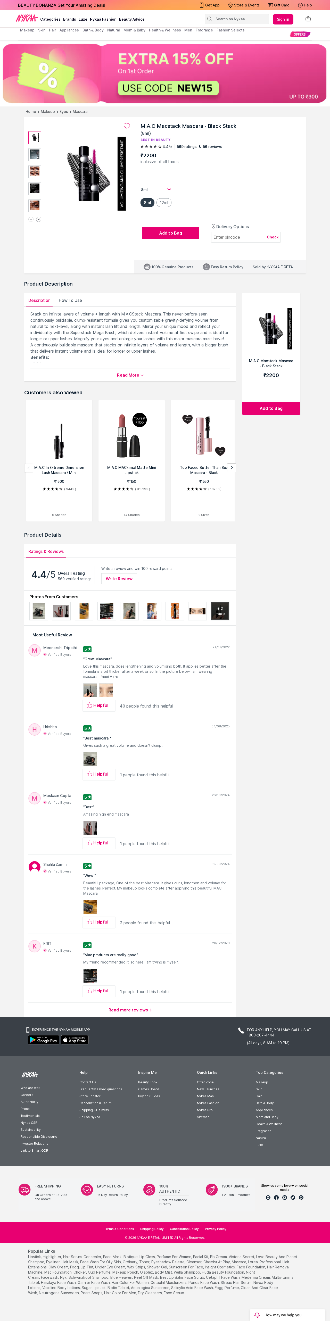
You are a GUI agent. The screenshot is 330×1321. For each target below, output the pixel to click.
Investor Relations (34, 1143)
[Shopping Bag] (308, 19)
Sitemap (203, 1117)
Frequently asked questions (100, 1089)
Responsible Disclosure (39, 1137)
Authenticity (29, 1102)
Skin (259, 1089)
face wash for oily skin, (101, 1262)
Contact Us (87, 1082)
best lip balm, (172, 1277)
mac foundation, (58, 1272)
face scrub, (195, 1277)
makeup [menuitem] (27, 30)
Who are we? (30, 1088)
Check (273, 237)
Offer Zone (205, 1082)
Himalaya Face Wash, (59, 1282)
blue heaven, (121, 1277)
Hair (259, 1096)
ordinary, (130, 1262)
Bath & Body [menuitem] (93, 30)
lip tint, (87, 1267)
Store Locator (90, 1096)
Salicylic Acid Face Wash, (192, 1287)
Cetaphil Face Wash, (223, 1277)
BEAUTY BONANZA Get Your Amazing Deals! (61, 5)
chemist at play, (217, 1262)
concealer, (93, 1256)
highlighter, (52, 1256)
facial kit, (201, 1256)
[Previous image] (31, 220)
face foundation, (251, 1267)
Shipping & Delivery (94, 1110)
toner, (144, 1262)
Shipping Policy (152, 1229)
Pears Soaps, (92, 1293)
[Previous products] (28, 468)
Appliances (264, 1110)
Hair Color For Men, (120, 1293)
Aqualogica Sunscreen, (150, 1287)
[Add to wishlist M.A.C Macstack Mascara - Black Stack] (127, 126)
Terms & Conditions (119, 1229)
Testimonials (30, 1116)
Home (31, 111)
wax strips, (136, 1267)
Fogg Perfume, (227, 1287)
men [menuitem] (188, 30)
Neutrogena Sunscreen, (59, 1293)
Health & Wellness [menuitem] (165, 30)
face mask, (112, 1256)
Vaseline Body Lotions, (61, 1287)
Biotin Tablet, (119, 1287)
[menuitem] (300, 34)
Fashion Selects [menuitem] (231, 30)
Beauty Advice (132, 19)
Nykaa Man (205, 1096)
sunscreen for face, (186, 1267)
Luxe (259, 1145)
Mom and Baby (267, 1117)
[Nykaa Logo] (27, 17)
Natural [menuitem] (113, 30)
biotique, (130, 1256)
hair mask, (70, 1262)
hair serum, (72, 1256)
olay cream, (58, 1267)
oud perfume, (99, 1272)
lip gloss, (147, 1256)
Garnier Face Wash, (94, 1282)
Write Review (119, 578)
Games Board (148, 1089)
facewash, (50, 1277)
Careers (27, 1095)
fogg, (75, 1267)
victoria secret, (242, 1256)
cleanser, (194, 1262)
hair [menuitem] (52, 30)
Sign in (283, 19)
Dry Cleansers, (150, 1293)
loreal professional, (265, 1262)
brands (69, 19)
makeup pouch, (125, 1272)
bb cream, (219, 1256)
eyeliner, (53, 1262)
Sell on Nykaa (89, 1117)
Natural (261, 1138)
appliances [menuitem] (69, 30)
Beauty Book (148, 1082)
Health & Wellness (269, 1124)
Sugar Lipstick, (94, 1287)
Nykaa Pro (205, 1110)
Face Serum (174, 1293)
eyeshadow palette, (168, 1262)
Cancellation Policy (184, 1229)
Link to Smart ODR (34, 1150)
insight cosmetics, (220, 1267)
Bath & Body (265, 1103)
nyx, (64, 1277)
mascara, (239, 1262)
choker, (80, 1272)
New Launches (208, 1089)
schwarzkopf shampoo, (89, 1277)
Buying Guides (149, 1096)
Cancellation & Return (95, 1103)
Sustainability (31, 1130)
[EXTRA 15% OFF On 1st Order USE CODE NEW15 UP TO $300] (165, 73)
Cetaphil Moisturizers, (169, 1282)
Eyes (64, 111)
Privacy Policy (215, 1229)
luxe (83, 19)
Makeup (48, 111)
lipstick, (35, 1256)
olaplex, (147, 1272)
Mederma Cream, (256, 1277)
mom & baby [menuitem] (134, 30)
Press (25, 1109)
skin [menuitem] (42, 30)
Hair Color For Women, (131, 1282)
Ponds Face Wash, (204, 1282)
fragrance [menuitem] (204, 30)
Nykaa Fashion (103, 19)
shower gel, (157, 1267)
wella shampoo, (187, 1272)
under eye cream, (110, 1267)
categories (50, 19)
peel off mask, (146, 1277)
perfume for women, (174, 1256)
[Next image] (38, 220)
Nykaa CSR (29, 1123)
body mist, (164, 1272)
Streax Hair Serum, (236, 1282)
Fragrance (263, 1131)
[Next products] (231, 468)
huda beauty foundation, (223, 1272)
